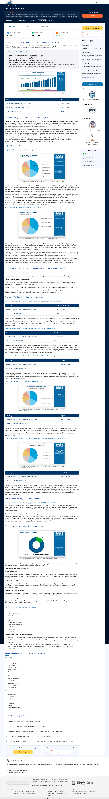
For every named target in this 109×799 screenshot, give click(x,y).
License (51, 20)
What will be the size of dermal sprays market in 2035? (27, 726)
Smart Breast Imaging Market (41, 764)
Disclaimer (74, 791)
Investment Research (19, 793)
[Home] (5, 6)
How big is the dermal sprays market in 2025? (24, 721)
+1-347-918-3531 (59, 785)
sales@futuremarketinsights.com (44, 785)
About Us (50, 791)
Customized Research (30, 791)
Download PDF (93, 34)
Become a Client (51, 793)
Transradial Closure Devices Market (67, 764)
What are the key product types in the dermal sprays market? (30, 736)
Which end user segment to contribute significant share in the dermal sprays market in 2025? (41, 741)
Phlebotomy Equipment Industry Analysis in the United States (18, 771)
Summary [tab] (12, 26)
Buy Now (93, 16)
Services (15, 789)
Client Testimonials (61, 793)
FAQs (81, 793)
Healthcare (9, 6)
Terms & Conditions (82, 791)
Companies (44, 26)
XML (90, 793)
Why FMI (62, 791)
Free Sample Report (93, 28)
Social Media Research (31, 793)
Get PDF (61, 752)
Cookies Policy (75, 793)
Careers (56, 791)
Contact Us (50, 795)
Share (62, 93)
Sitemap (85, 793)
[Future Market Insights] (9, 2)
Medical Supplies (17, 6)
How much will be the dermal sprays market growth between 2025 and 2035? (35, 731)
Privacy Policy (92, 791)
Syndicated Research (18, 791)
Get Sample (24, 752)
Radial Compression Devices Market (19, 764)
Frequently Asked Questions (88, 77)
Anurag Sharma (22, 20)
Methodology (92, 84)
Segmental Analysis (86, 52)
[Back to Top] (105, 786)
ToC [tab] (28, 26)
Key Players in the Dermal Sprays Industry (91, 70)
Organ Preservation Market (90, 764)
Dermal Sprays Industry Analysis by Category (92, 63)
